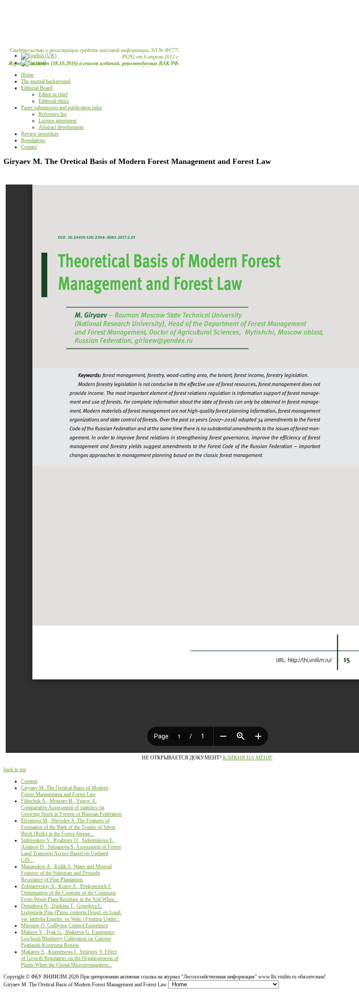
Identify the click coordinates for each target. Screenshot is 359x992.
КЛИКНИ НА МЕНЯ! (248, 758)
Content (29, 781)
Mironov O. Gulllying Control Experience (64, 925)
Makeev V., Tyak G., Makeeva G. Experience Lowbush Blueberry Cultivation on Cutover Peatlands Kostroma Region (68, 938)
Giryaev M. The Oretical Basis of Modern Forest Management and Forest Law (64, 791)
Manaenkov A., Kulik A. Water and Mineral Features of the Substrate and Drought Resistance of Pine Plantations (66, 873)
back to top (15, 769)
